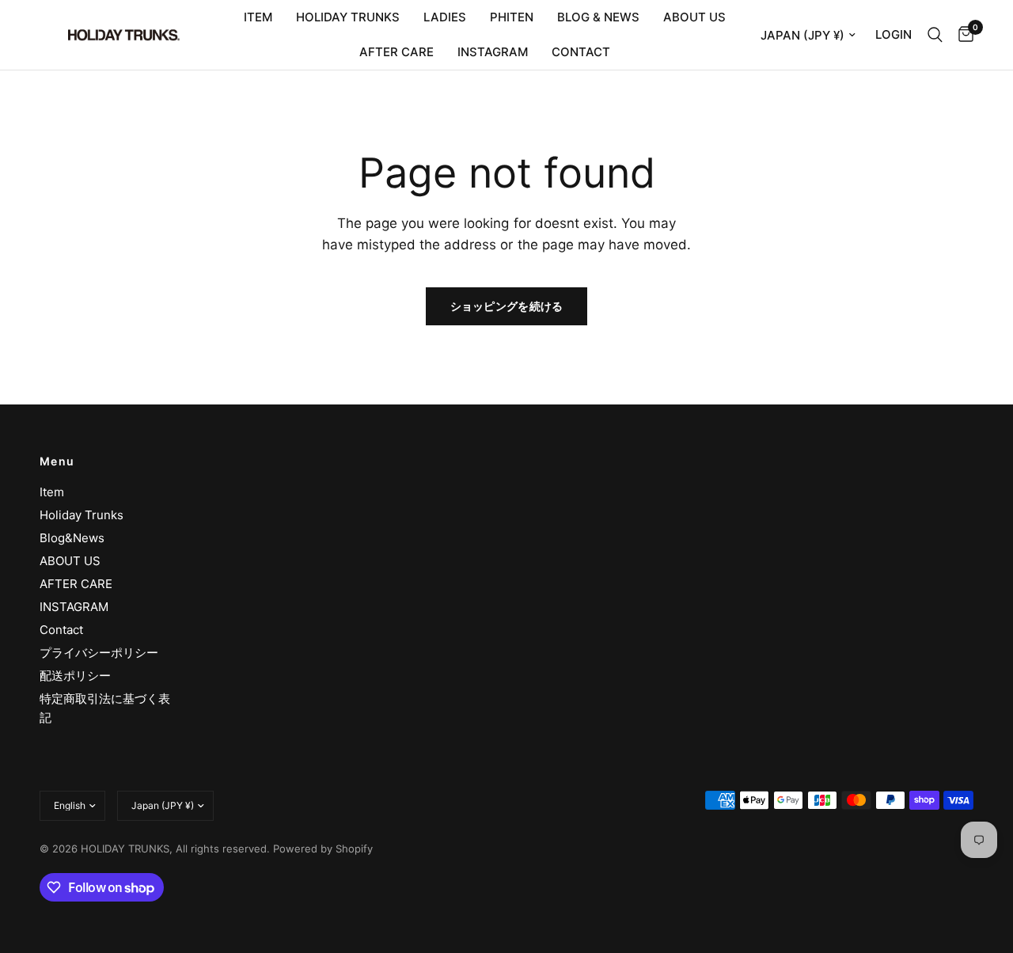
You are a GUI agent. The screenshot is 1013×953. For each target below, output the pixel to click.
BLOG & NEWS (598, 17)
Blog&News (72, 537)
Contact (61, 629)
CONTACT (581, 51)
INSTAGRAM (492, 51)
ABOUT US (694, 17)
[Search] (935, 35)
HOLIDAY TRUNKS (348, 17)
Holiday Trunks (81, 514)
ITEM (258, 17)
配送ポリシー (75, 675)
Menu (57, 461)
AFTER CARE (396, 51)
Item (52, 491)
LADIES (444, 17)
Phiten (511, 17)
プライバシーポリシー (99, 652)
